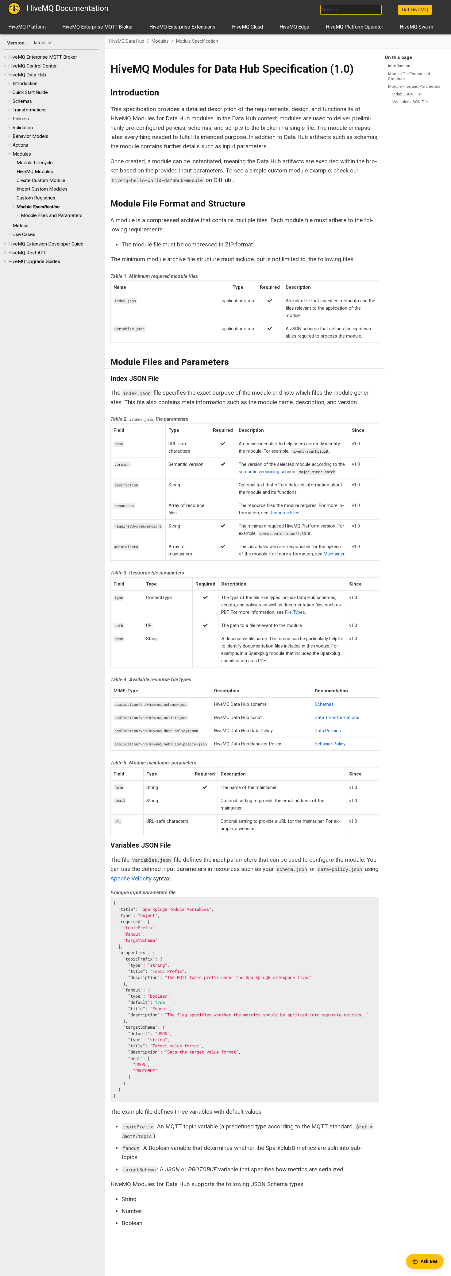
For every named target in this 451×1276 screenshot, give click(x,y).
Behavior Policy (330, 744)
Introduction (25, 84)
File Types (295, 612)
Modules (22, 154)
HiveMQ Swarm (416, 27)
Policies (21, 119)
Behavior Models (30, 136)
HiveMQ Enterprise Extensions (182, 27)
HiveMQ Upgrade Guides (34, 262)
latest (40, 43)
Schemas (22, 101)
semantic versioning (259, 471)
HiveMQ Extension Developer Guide (45, 244)
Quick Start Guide (30, 92)
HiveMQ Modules (35, 171)
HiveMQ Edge (294, 27)
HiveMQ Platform (27, 27)
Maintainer (334, 554)
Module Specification (38, 207)
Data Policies (328, 730)
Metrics (21, 226)
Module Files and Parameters (52, 215)
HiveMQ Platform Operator (354, 27)
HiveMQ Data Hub (27, 75)
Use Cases (24, 234)
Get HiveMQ (415, 10)
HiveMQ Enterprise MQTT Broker (97, 27)
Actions (20, 145)
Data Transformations (337, 717)
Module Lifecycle (35, 163)
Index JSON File (406, 93)
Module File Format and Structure (409, 76)
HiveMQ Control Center (32, 66)
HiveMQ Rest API (26, 253)
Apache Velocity (131, 878)
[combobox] (351, 10)
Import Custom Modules (42, 189)
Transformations (30, 110)
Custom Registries (36, 198)
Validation (23, 127)
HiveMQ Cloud (247, 27)
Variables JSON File (410, 101)
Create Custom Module (41, 180)
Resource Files (284, 513)
